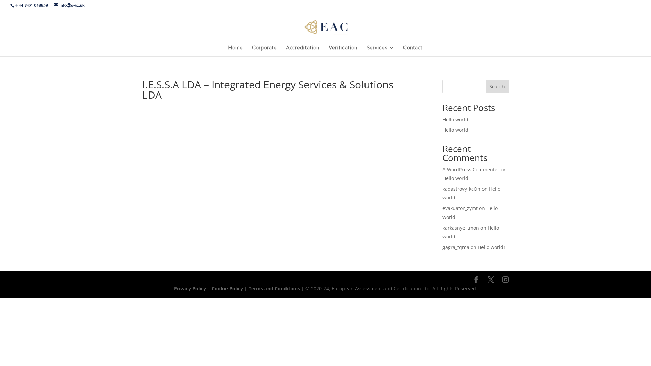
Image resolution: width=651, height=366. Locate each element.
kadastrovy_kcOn (461, 189)
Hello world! (456, 119)
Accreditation (302, 48)
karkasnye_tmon (460, 228)
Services (377, 48)
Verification (343, 48)
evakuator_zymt (460, 208)
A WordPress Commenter (470, 169)
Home (235, 48)
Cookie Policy (227, 288)
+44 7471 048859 (31, 5)
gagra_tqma (455, 247)
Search (497, 86)
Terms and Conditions (275, 288)
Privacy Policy (191, 288)
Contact (412, 48)
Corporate (264, 48)
